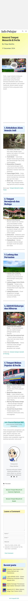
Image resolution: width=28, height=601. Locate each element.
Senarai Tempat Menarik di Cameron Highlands (14, 491)
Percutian (8, 483)
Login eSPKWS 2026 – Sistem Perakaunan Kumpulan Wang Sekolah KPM (15, 578)
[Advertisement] (14, 15)
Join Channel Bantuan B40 (14, 422)
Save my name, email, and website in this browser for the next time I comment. (13, 546)
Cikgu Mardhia (9, 44)
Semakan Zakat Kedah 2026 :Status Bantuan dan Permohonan (15, 571)
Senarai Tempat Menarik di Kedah (14, 500)
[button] (22, 31)
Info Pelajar (9, 31)
